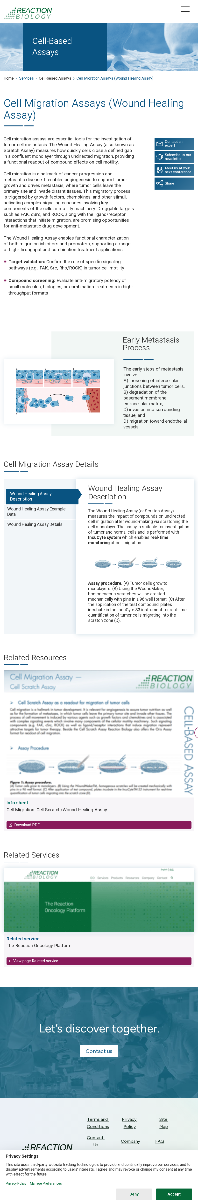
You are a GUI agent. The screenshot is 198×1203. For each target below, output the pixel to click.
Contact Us (96, 1141)
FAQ (159, 1141)
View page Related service (35, 961)
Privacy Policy (129, 1123)
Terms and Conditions (98, 1123)
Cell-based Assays (55, 78)
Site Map (163, 1123)
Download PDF (27, 825)
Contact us (99, 1051)
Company (130, 1141)
